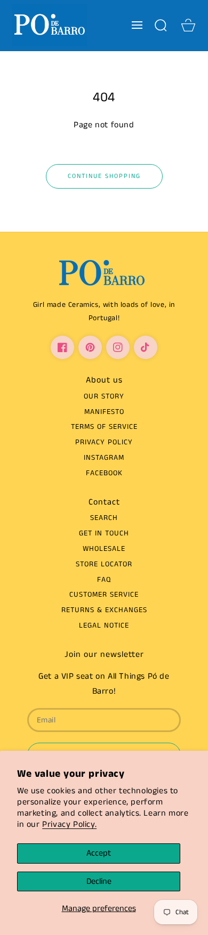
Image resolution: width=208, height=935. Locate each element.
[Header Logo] (49, 25)
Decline (98, 881)
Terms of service (104, 426)
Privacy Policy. (69, 824)
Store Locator (104, 564)
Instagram (104, 457)
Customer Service (104, 594)
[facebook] (62, 347)
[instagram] (118, 347)
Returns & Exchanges (104, 610)
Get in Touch (104, 533)
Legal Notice (104, 625)
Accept (98, 853)
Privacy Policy (104, 442)
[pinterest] (90, 347)
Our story (104, 396)
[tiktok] (145, 347)
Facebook (104, 473)
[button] (137, 25)
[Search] (160, 25)
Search (104, 518)
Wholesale (104, 548)
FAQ (104, 579)
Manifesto (104, 411)
